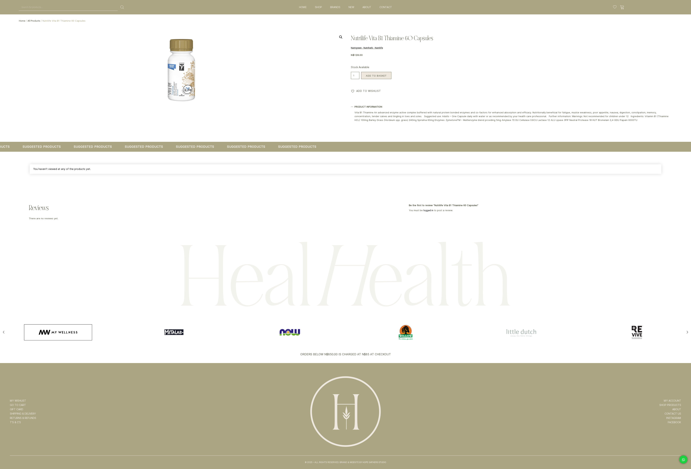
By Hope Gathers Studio (372, 462)
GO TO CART (18, 405)
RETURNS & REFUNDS (23, 418)
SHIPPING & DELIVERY (23, 413)
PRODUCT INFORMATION (368, 106)
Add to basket (376, 75)
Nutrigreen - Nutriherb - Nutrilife (367, 47)
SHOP (318, 7)
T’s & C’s (15, 422)
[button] (341, 37)
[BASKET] (622, 7)
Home (22, 20)
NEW (351, 7)
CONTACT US (673, 413)
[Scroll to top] (683, 455)
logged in (428, 210)
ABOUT (366, 7)
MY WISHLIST (18, 400)
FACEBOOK (674, 422)
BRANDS (335, 7)
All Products (34, 20)
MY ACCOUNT (672, 400)
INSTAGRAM (673, 418)
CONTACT (386, 7)
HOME (303, 7)
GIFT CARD (16, 409)
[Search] (122, 7)
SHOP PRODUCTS (670, 405)
